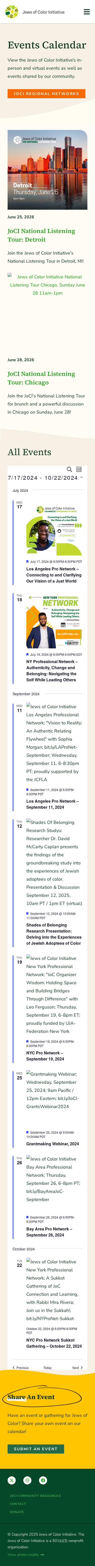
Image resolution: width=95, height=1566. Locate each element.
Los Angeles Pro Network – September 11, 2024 (52, 804)
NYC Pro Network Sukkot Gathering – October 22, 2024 (54, 1343)
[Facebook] (43, 1480)
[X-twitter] (12, 1480)
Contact (18, 1504)
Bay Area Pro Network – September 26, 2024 (49, 1232)
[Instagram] (27, 1480)
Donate (17, 1512)
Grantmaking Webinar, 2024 (52, 1144)
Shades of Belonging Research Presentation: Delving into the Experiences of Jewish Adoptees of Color (54, 934)
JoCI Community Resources (35, 1496)
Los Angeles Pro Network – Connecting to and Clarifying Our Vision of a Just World (54, 575)
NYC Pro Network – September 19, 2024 (45, 1056)
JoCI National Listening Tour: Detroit (41, 235)
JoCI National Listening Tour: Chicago (41, 378)
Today (47, 1368)
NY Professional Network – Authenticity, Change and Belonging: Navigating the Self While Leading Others (52, 671)
